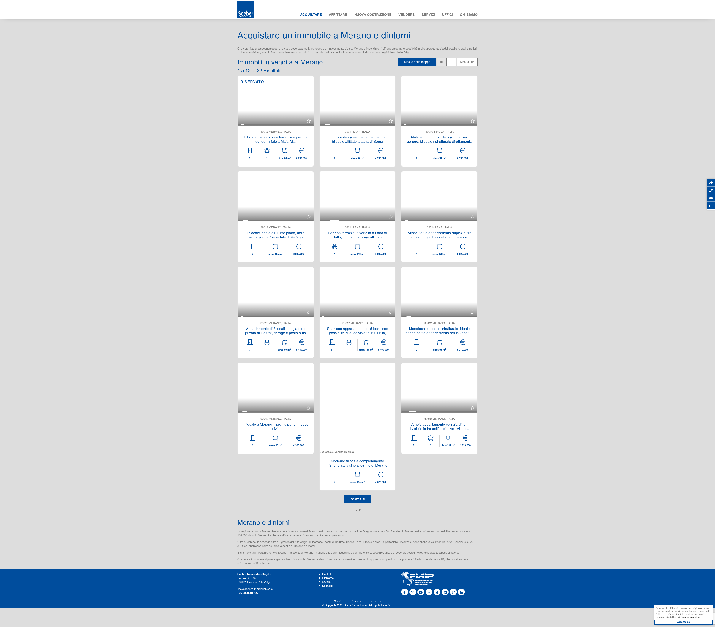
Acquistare (311, 14)
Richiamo (328, 578)
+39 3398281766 (247, 593)
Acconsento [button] (683, 621)
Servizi (428, 14)
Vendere (406, 14)
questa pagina (692, 616)
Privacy (356, 601)
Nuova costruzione (372, 14)
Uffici (447, 14)
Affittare (338, 14)
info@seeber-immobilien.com (255, 589)
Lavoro (326, 582)
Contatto (327, 574)
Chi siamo (469, 14)
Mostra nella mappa (417, 62)
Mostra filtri (467, 62)
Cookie (338, 601)
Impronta (375, 601)
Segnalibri (328, 586)
